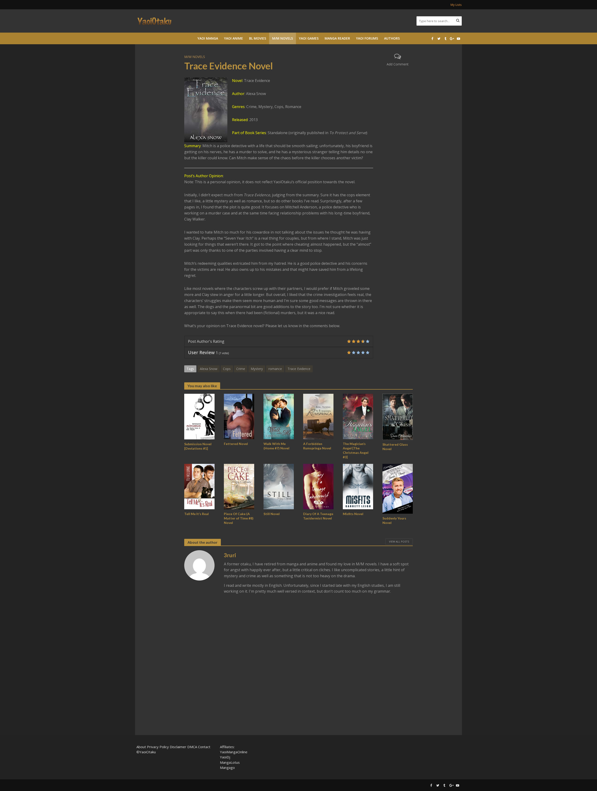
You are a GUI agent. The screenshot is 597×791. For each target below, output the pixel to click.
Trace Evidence (299, 369)
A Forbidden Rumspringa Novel (317, 446)
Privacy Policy (158, 746)
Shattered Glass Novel (395, 446)
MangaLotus (230, 762)
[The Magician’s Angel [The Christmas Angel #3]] (358, 416)
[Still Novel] (279, 486)
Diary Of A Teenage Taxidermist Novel (318, 516)
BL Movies (257, 38)
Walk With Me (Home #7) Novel (276, 446)
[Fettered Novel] (239, 416)
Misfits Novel (353, 514)
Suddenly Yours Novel (394, 520)
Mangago (227, 767)
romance (275, 369)
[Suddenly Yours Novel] (397, 488)
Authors (392, 38)
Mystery (257, 369)
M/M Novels (282, 38)
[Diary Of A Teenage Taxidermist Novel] (318, 486)
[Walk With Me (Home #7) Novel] (279, 416)
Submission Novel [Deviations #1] (198, 446)
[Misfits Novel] (358, 486)
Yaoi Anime (233, 38)
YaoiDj (225, 757)
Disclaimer (178, 746)
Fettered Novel (236, 444)
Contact (204, 746)
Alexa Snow (208, 369)
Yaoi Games (309, 38)
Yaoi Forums (367, 38)
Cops (227, 369)
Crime (240, 369)
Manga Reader (337, 38)
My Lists (456, 5)
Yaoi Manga (208, 38)
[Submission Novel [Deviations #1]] (199, 416)
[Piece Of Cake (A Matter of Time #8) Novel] (239, 486)
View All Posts (399, 541)
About (141, 746)
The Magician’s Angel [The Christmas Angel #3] (355, 450)
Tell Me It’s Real (196, 514)
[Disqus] (298, 665)
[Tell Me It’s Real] (199, 486)
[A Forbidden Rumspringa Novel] (318, 416)
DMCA (192, 746)
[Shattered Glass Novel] (397, 416)
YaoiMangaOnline (233, 752)
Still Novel (272, 514)
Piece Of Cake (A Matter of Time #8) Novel (238, 518)
